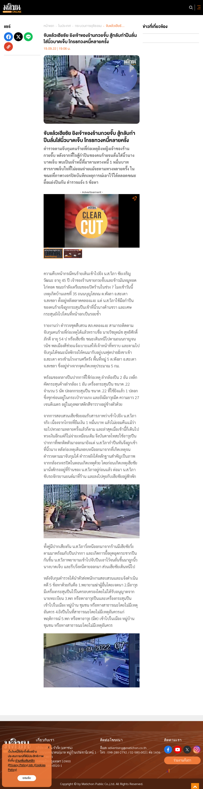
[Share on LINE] (28, 36)
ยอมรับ (27, 778)
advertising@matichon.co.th (127, 748)
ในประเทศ (64, 26)
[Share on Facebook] (8, 36)
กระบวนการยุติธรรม (88, 26)
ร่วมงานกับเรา (182, 760)
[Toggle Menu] (198, 8)
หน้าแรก (49, 26)
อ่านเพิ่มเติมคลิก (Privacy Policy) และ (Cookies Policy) (26, 765)
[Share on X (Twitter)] (18, 36)
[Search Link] (191, 7)
